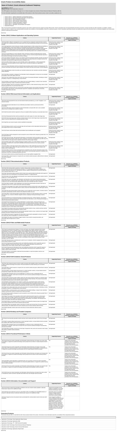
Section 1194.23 (8, 19)
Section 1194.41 (8, 24)
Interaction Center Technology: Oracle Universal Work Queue (15, 426)
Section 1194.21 (8, 16)
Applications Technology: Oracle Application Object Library (14, 419)
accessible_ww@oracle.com (55, 13)
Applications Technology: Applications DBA (11, 421)
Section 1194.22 (8, 17)
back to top (3, 32)
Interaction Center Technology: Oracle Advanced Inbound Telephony (16, 425)
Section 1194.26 (8, 22)
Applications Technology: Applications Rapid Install (13, 428)
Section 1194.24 (8, 20)
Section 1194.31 (8, 23)
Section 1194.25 (8, 21)
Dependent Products (9, 25)
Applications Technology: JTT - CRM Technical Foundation (14, 423)
